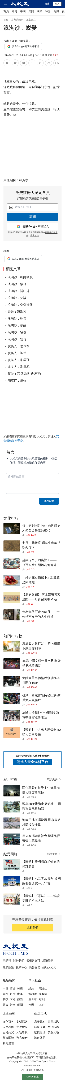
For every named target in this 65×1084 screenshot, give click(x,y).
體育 (5, 1004)
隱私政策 (35, 236)
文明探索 (22, 1021)
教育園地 (8, 1037)
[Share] (24, 535)
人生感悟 (8, 1027)
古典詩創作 (17, 19)
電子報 (7, 960)
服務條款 (47, 960)
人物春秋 (22, 1032)
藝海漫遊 (8, 1043)
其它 (42, 1004)
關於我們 (18, 960)
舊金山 (43, 988)
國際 (39, 11)
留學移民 (53, 1021)
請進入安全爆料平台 (32, 762)
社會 (12, 1004)
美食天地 (53, 1032)
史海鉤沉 (8, 1032)
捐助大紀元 (49, 967)
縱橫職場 (39, 1032)
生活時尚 (53, 1027)
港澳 (20, 993)
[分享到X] (23, 63)
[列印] (40, 63)
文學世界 (22, 1027)
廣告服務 (34, 967)
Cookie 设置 (33, 1076)
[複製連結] (31, 62)
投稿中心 (21, 967)
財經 (12, 999)
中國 (23, 11)
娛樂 (20, 999)
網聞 (20, 1004)
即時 (14, 11)
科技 (5, 999)
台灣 (56, 11)
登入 (57, 3)
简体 (47, 3)
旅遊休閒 (39, 1037)
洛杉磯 (32, 993)
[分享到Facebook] (6, 63)
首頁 (6, 11)
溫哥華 (32, 999)
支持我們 (32, 927)
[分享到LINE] (15, 63)
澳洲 (31, 1004)
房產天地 (39, 1021)
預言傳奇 (22, 1037)
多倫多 (43, 993)
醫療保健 (39, 1027)
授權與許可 (33, 960)
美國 (31, 11)
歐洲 (42, 999)
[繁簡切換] (56, 63)
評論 (48, 11)
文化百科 (8, 1021)
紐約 (31, 988)
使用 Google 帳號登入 (35, 226)
